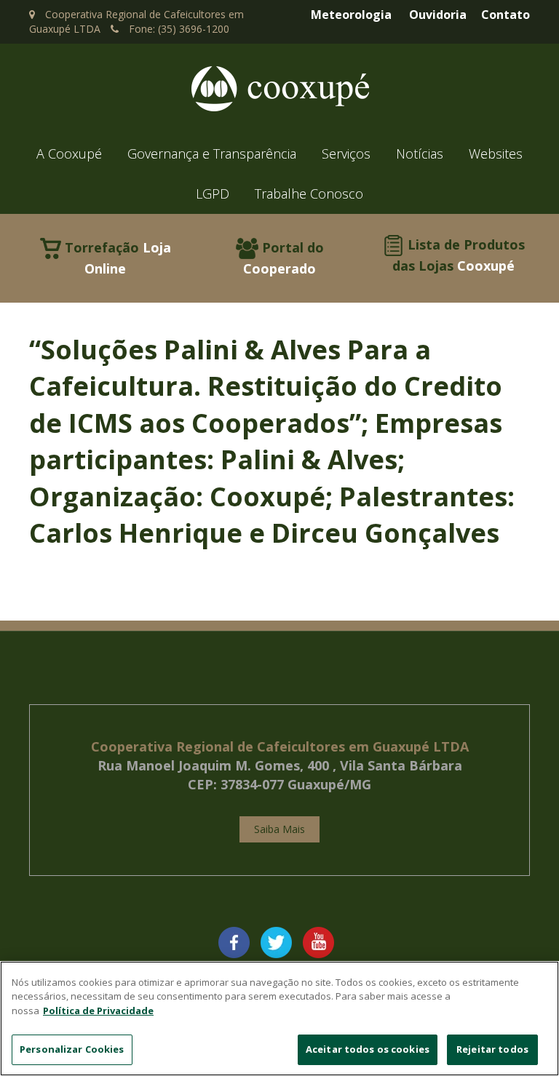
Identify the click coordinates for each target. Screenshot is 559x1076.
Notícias (419, 153)
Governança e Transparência (211, 153)
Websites (496, 153)
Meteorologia (351, 15)
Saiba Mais (279, 829)
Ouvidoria (438, 15)
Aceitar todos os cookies (367, 1049)
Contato (505, 15)
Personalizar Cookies (72, 1049)
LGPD (212, 193)
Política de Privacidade (98, 1010)
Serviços (346, 153)
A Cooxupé (69, 153)
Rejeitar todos (492, 1049)
